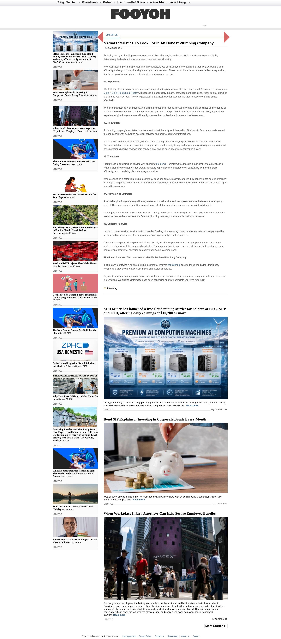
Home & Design (178, 2)
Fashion (107, 2)
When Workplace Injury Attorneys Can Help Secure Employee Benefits (74, 130)
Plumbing (112, 288)
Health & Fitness (136, 2)
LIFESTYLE (57, 67)
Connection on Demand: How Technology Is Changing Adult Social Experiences (75, 296)
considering (174, 265)
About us (185, 636)
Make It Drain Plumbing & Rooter (121, 93)
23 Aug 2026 (63, 2)
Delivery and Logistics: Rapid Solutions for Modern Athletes (74, 364)
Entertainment (90, 2)
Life (119, 2)
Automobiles (157, 2)
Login (205, 25)
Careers (196, 636)
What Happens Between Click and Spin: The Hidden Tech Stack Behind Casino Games (74, 473)
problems (161, 164)
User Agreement (129, 636)
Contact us (159, 636)
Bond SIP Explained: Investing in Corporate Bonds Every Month (70, 94)
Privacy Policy (145, 636)
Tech (74, 2)
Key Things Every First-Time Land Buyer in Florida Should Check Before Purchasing (75, 230)
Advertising (172, 636)
